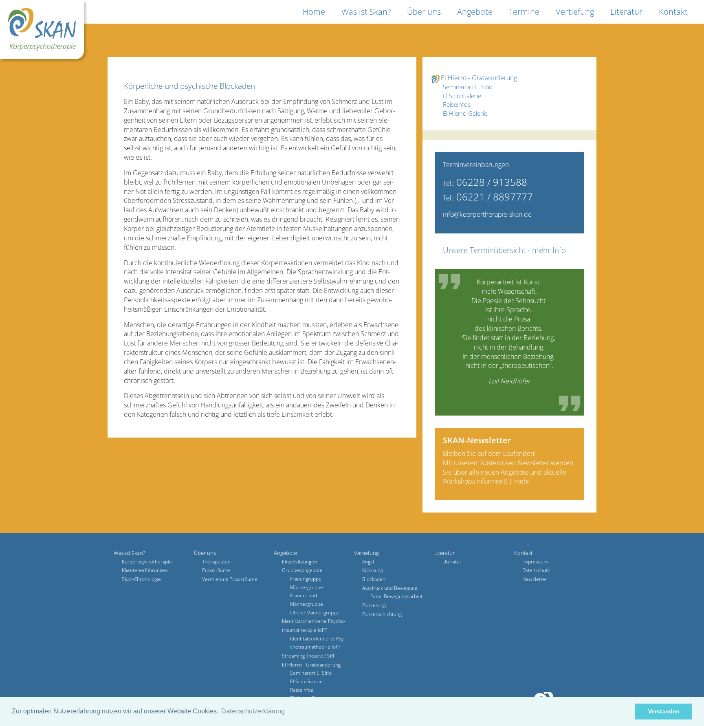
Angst (368, 561)
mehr (522, 481)
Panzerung (374, 605)
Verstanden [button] (664, 711)
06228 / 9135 (486, 182)
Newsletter (534, 579)
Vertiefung (575, 11)
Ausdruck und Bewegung (389, 588)
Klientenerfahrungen (145, 570)
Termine (524, 11)
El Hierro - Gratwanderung (479, 77)
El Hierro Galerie (465, 113)
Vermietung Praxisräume (229, 579)
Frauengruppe (305, 579)
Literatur (626, 11)
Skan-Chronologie (141, 579)
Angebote (475, 11)
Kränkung (372, 570)
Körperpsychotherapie (147, 561)
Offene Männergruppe (314, 612)
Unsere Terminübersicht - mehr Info (504, 250)
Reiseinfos (457, 104)
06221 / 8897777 (494, 196)
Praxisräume (216, 570)
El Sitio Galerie (462, 96)
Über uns (424, 11)
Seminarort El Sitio (468, 87)
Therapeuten (216, 561)
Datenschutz (536, 570)
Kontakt (673, 11)
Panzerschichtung (382, 614)
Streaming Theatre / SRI (308, 655)
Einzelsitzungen (299, 561)
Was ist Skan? (366, 11)
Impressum (535, 561)
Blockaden (373, 579)
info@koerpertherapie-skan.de (487, 214)
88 (521, 182)
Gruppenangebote (302, 570)
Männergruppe (306, 587)
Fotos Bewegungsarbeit (396, 596)
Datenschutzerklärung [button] (253, 711)
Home (314, 11)
